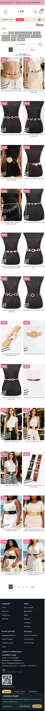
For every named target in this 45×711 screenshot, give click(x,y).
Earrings (27, 619)
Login (4, 646)
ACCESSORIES (23, 36)
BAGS (14, 36)
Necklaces (27, 622)
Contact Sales (19, 692)
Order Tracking (7, 639)
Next (33, 49)
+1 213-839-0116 (15, 660)
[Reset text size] (39, 19)
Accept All (37, 706)
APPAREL (5, 40)
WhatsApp (33, 692)
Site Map (5, 619)
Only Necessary (25, 706)
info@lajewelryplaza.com (15, 663)
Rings (26, 615)
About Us (5, 611)
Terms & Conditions (31, 635)
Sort (16, 44)
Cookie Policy (28, 643)
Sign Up (7, 692)
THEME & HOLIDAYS (23, 33)
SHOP (3, 29)
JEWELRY (5, 36)
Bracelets (27, 626)
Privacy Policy (29, 639)
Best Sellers (28, 611)
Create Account (7, 643)
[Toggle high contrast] (43, 19)
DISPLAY (21, 40)
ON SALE (20, 20)
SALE (11, 33)
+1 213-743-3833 (13, 658)
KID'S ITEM (36, 36)
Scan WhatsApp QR (8, 687)
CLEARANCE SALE (7, 20)
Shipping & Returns (9, 635)
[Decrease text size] (31, 19)
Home (4, 607)
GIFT (13, 40)
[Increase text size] (35, 19)
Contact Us (6, 615)
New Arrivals (28, 607)
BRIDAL (37, 33)
